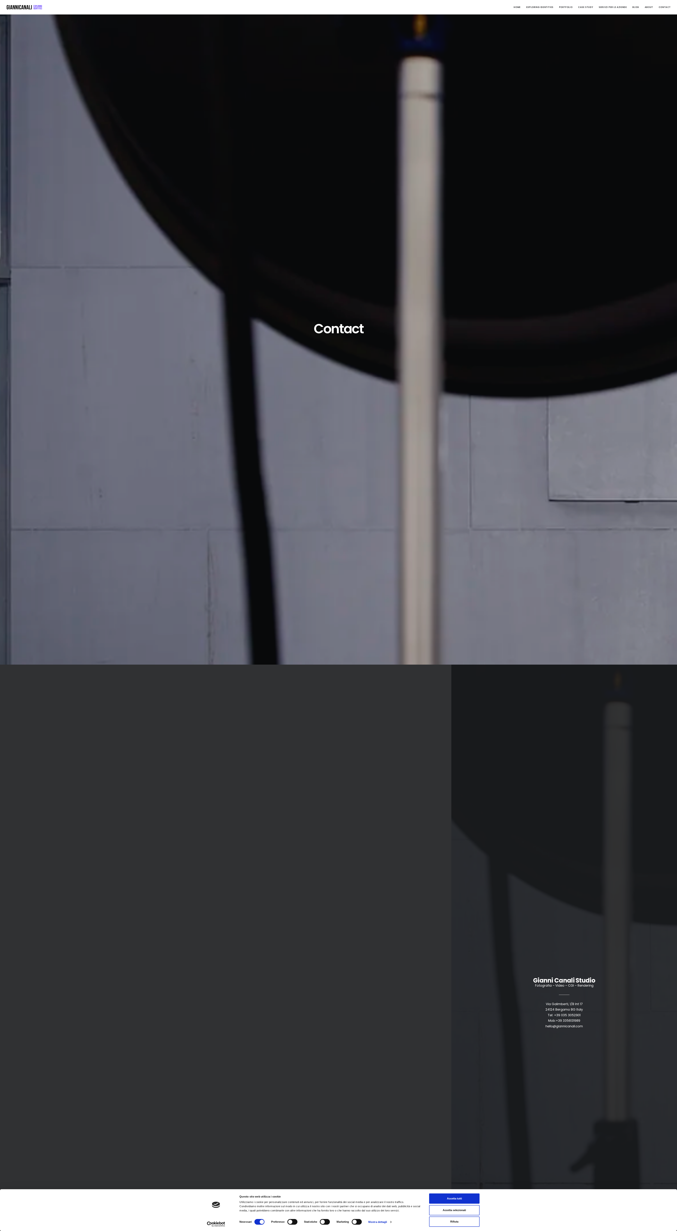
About (649, 7)
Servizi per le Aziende (613, 7)
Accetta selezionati (454, 1210)
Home (517, 7)
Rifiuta (454, 1221)
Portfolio (565, 7)
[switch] (292, 1222)
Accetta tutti (454, 1198)
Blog (635, 7)
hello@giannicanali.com (564, 1026)
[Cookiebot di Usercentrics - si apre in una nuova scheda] (216, 1224)
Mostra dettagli (377, 1221)
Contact (665, 7)
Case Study (585, 7)
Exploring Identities (539, 7)
